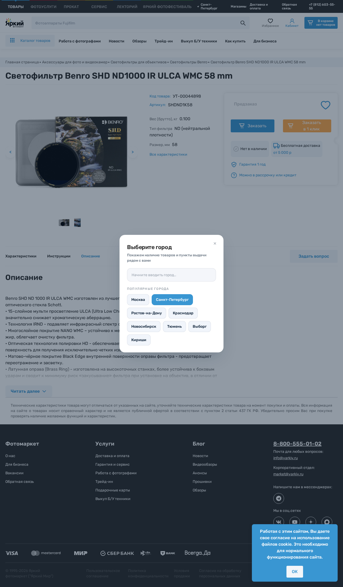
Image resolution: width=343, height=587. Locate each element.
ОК (295, 571)
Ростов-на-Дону (146, 313)
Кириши (138, 340)
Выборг (200, 326)
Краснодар (183, 313)
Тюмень (174, 326)
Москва (138, 299)
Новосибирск (143, 326)
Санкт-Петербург (172, 299)
